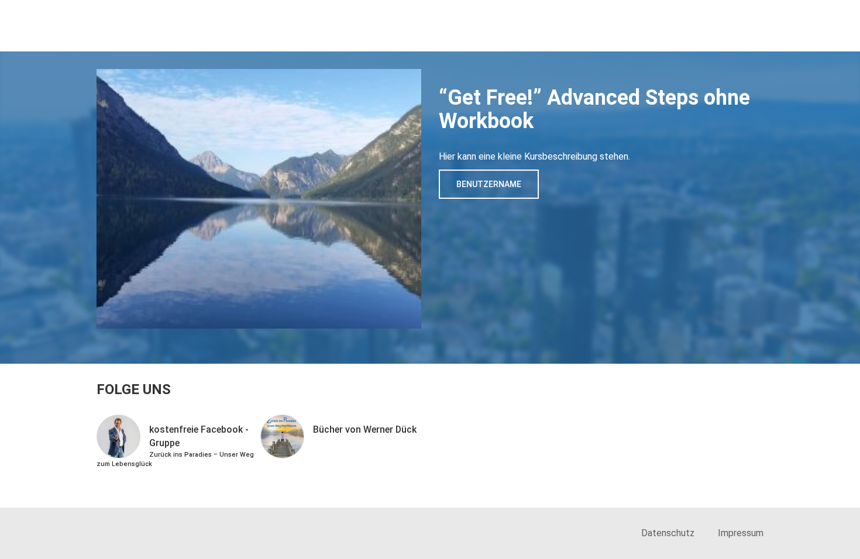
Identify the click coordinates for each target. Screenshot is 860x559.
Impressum (740, 533)
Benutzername (488, 184)
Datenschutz (667, 533)
